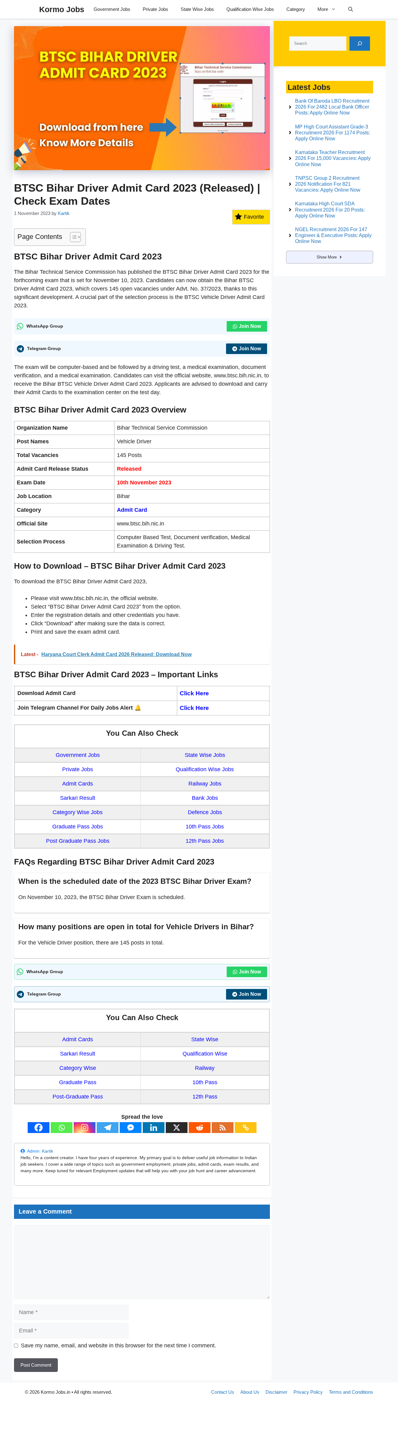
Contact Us (222, 1392)
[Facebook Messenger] (130, 1127)
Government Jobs (112, 9)
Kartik (47, 1151)
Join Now (250, 326)
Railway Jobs (204, 784)
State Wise (204, 1039)
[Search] (359, 43)
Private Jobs (155, 9)
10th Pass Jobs (205, 826)
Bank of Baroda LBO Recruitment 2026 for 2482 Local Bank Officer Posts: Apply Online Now (332, 106)
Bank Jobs (205, 798)
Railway (205, 1068)
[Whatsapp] (61, 1127)
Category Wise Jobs (78, 812)
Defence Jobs (205, 812)
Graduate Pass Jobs (77, 826)
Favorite (254, 217)
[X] (176, 1127)
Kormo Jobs (61, 9)
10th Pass (204, 1082)
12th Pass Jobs (205, 841)
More (322, 9)
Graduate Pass (77, 1082)
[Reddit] (200, 1127)
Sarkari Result (77, 798)
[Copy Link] (246, 1127)
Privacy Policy (308, 1392)
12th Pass (204, 1097)
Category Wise (77, 1068)
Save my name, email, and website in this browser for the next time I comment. (118, 1345)
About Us (249, 1392)
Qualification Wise (205, 1054)
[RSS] (223, 1127)
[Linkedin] (153, 1127)
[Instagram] (84, 1127)
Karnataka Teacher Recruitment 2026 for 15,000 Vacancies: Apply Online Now (333, 158)
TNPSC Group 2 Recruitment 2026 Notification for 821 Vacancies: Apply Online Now (327, 184)
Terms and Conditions (351, 1392)
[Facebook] (38, 1127)
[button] (350, 9)
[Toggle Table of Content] (72, 237)
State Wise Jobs (197, 9)
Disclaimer (276, 1392)
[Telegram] (107, 1127)
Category (295, 9)
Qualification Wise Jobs (250, 9)
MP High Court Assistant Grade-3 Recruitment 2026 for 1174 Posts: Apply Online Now (332, 132)
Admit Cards (77, 784)
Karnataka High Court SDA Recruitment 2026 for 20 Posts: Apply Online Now (330, 209)
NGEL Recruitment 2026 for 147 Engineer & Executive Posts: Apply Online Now (333, 235)
